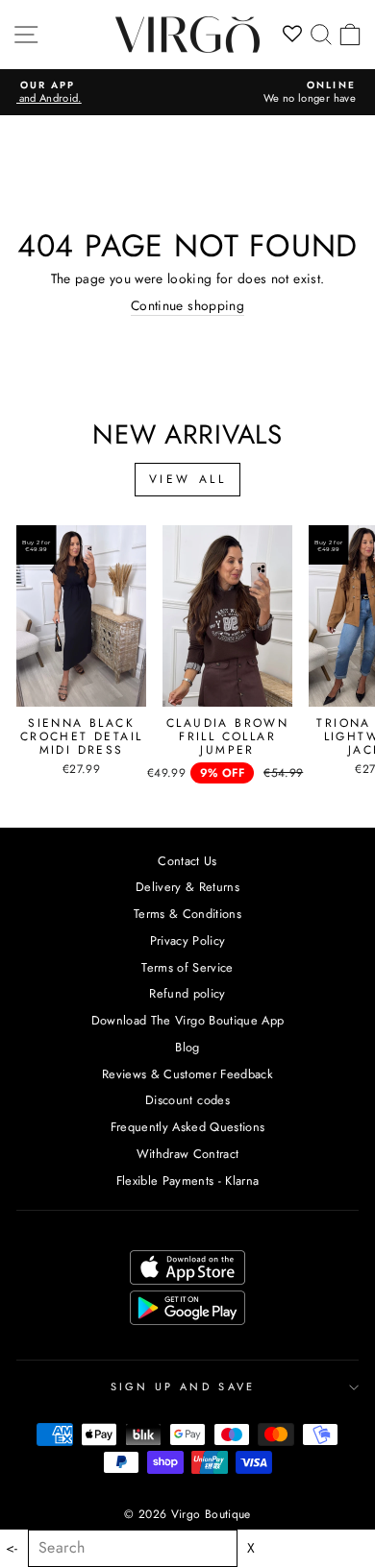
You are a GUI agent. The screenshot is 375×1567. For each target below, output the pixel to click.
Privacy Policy (188, 940)
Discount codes (187, 1100)
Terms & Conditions (187, 913)
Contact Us (187, 861)
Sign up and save (183, 1386)
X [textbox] (251, 1548)
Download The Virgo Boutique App (188, 1020)
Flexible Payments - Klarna (188, 1180)
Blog (187, 1047)
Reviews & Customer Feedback (187, 1074)
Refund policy (187, 993)
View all (188, 479)
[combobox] (133, 1548)
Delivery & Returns (187, 887)
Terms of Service (187, 967)
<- (12, 1548)
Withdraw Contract (188, 1154)
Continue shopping (187, 306)
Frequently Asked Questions (188, 1127)
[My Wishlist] (293, 34)
